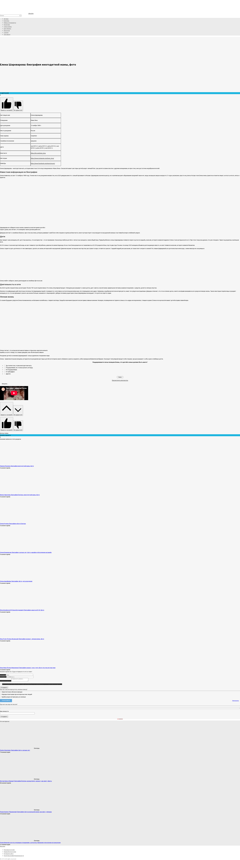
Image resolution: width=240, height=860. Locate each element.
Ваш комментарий (5, 681)
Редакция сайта (8, 853)
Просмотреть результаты (120, 380)
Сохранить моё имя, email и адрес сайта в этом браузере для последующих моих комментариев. (32, 684)
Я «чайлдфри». (10, 372)
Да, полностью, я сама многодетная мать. (19, 365)
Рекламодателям (9, 850)
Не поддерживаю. (11, 369)
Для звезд (7, 34)
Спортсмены (8, 26)
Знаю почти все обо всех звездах (12, 692)
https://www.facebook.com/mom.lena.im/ (43, 163)
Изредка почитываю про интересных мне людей (17, 694)
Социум (6, 32)
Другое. (8, 374)
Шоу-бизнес (7, 28)
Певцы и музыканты (10, 22)
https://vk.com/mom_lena (38, 153)
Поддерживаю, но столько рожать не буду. (19, 367)
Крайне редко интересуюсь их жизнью (14, 697)
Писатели (7, 30)
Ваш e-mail (3, 677)
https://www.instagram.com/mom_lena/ (42, 158)
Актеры (6, 19)
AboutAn (31, 13)
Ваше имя (3, 675)
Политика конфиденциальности (14, 855)
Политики (7, 24)
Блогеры (6, 21)
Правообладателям (10, 852)
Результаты (235, 700)
